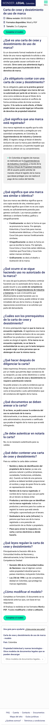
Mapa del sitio (16, 716)
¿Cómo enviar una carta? (35, 629)
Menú (46, 5)
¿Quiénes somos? (13, 720)
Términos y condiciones (34, 720)
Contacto (26, 712)
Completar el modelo (14, 32)
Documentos (38, 712)
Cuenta (16, 712)
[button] (42, 659)
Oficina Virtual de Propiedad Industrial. (24, 167)
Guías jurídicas (32, 716)
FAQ (8, 712)
